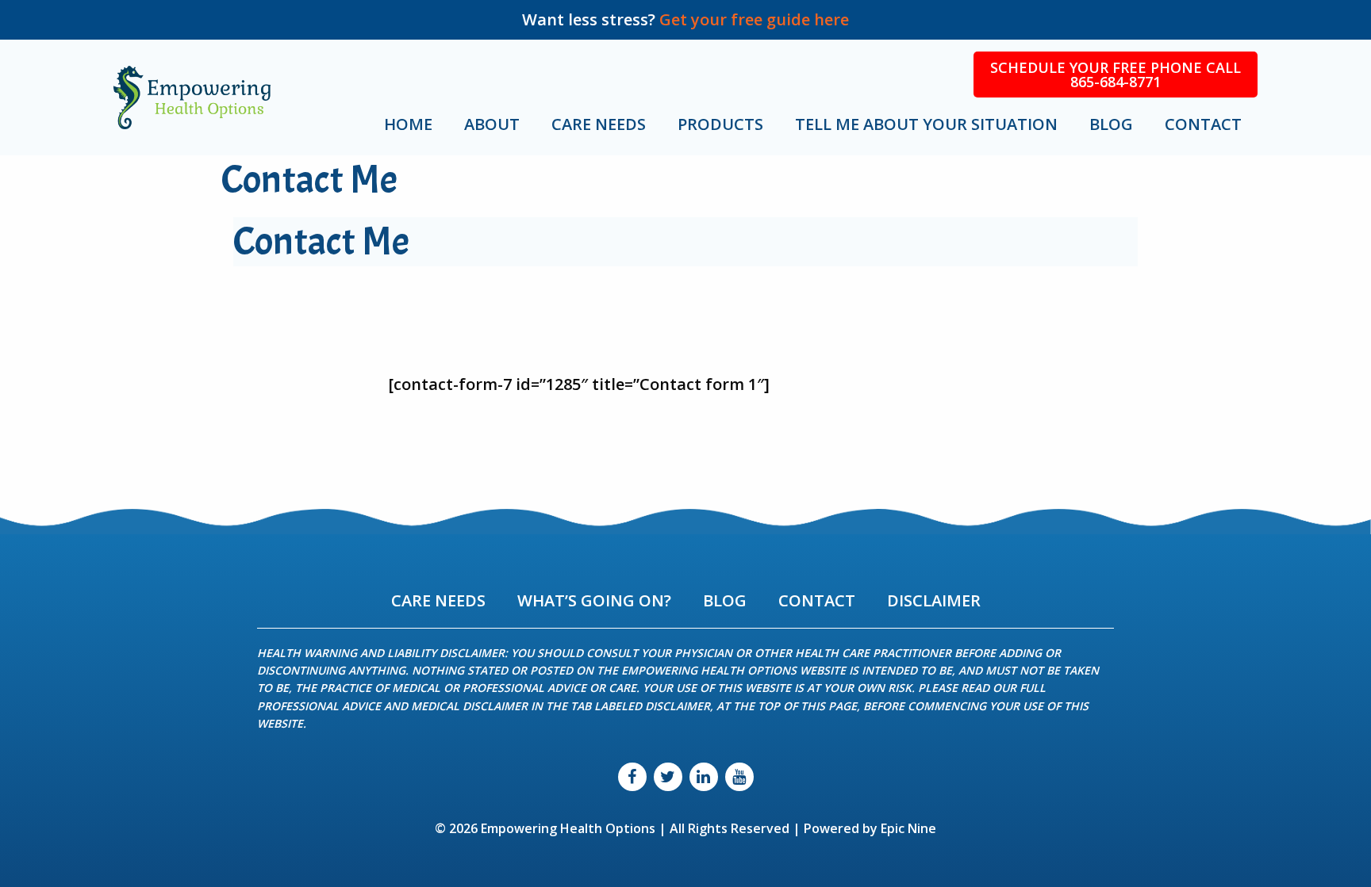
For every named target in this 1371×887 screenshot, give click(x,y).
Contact (1203, 124)
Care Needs (598, 124)
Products (720, 124)
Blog (1111, 124)
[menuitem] (416, 124)
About (492, 124)
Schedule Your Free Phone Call (1115, 74)
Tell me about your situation (926, 124)
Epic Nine (908, 828)
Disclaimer (934, 600)
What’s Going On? (594, 600)
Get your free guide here (754, 19)
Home (408, 124)
